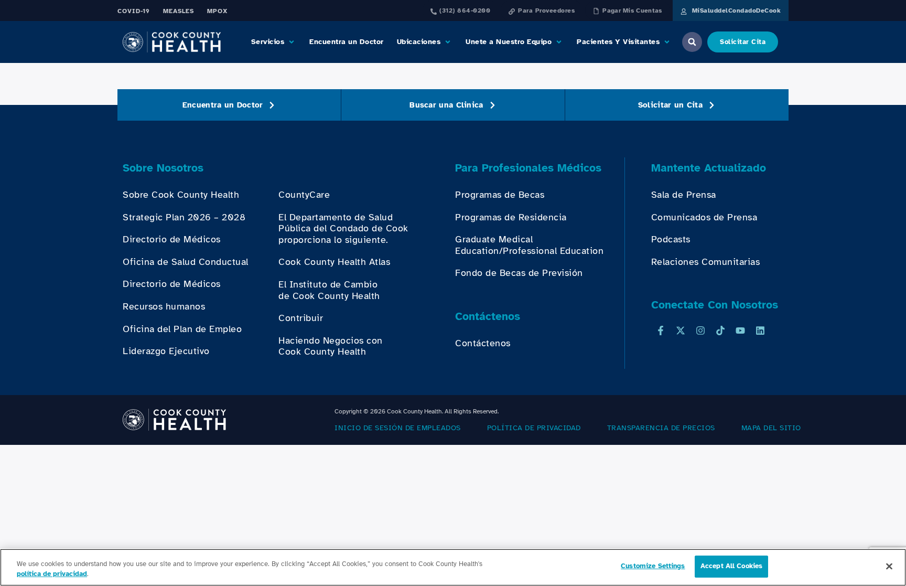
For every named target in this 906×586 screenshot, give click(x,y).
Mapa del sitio (771, 427)
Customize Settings (653, 566)
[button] (274, 42)
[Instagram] (700, 330)
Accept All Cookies (731, 566)
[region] (453, 567)
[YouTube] (740, 330)
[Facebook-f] (660, 330)
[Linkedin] (760, 330)
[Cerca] (889, 566)
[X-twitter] (680, 330)
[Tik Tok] (720, 330)
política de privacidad (534, 427)
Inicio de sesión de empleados (398, 427)
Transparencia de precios (661, 427)
